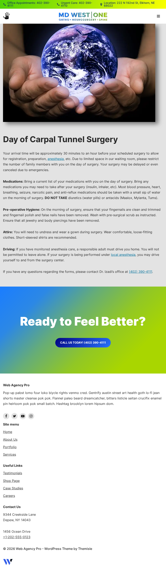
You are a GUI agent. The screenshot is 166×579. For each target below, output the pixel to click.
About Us (10, 439)
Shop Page (11, 481)
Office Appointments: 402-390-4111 (28, 4)
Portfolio (10, 447)
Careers (9, 496)
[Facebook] (6, 416)
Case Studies (13, 488)
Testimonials (12, 473)
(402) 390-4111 (140, 272)
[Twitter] (14, 416)
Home (7, 432)
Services (9, 454)
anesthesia (56, 159)
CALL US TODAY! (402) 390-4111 (83, 342)
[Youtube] (23, 416)
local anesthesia (123, 255)
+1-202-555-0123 (16, 537)
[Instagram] (31, 416)
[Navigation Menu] (158, 16)
